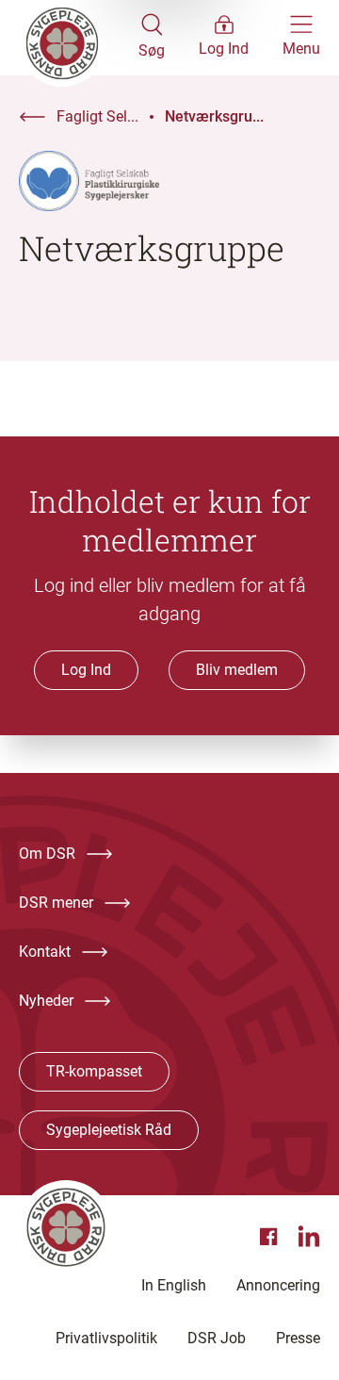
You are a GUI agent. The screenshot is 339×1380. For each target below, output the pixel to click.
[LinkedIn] (309, 1236)
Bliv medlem (237, 670)
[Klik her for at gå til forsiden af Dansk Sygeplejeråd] (78, 37)
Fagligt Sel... (97, 116)
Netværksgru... (214, 116)
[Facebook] (271, 1236)
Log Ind (86, 670)
